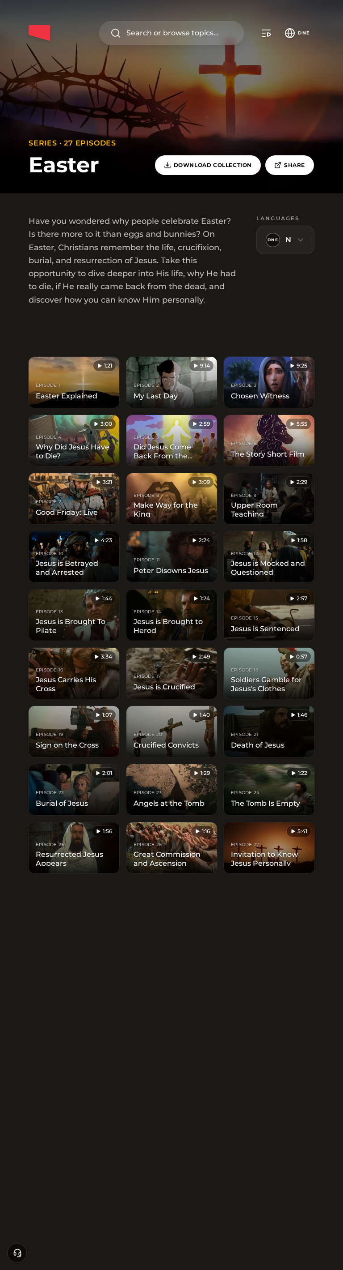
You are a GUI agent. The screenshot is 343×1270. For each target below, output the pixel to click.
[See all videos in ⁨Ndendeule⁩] (266, 33)
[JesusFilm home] (39, 33)
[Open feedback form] (17, 1253)
